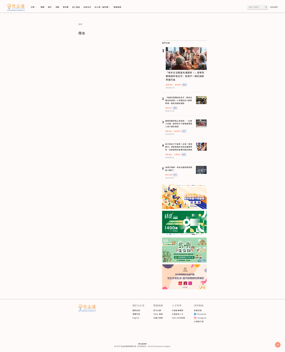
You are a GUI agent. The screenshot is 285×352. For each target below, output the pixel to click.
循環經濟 (177, 131)
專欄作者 (136, 314)
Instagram (202, 317)
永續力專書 (158, 317)
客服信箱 (198, 310)
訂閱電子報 (199, 321)
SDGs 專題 (158, 314)
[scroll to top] (278, 345)
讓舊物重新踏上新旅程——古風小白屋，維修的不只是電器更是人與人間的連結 (178, 123)
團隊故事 (136, 310)
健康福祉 (169, 85)
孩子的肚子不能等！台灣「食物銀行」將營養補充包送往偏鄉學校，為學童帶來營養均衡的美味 (178, 147)
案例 (184, 131)
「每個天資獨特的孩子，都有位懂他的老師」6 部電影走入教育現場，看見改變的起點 (178, 100)
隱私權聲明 (142, 344)
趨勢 (184, 85)
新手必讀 (157, 310)
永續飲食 (177, 154)
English (135, 317)
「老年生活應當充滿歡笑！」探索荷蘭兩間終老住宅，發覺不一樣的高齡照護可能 (185, 76)
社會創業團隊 (177, 310)
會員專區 (274, 7)
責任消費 (168, 175)
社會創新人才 (177, 314)
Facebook (201, 314)
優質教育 (168, 108)
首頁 (80, 24)
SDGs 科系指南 (178, 317)
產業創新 (178, 85)
